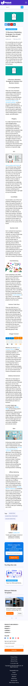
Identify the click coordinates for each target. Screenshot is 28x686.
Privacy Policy (14, 657)
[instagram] (15, 638)
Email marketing (17, 295)
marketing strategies (11, 516)
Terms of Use (14, 659)
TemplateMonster (14, 670)
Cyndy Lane (8, 39)
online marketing (10, 519)
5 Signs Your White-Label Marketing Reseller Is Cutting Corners (14, 583)
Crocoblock (14, 674)
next (16, 618)
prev (12, 618)
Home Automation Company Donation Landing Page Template (14, 609)
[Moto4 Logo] (6, 3)
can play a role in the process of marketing (14, 449)
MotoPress (14, 678)
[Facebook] (8, 24)
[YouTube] (10, 638)
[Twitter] (6, 24)
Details (20, 613)
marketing (12, 513)
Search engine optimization (13, 165)
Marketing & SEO (11, 29)
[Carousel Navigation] (14, 618)
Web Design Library (14, 682)
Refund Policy (14, 661)
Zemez (14, 672)
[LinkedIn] (14, 24)
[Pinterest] (11, 24)
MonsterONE (14, 680)
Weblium (14, 676)
